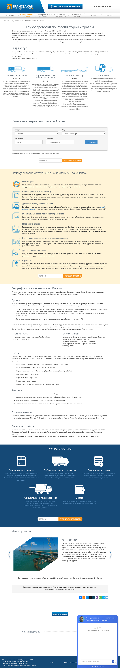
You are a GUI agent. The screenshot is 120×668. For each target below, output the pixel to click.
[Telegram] (106, 597)
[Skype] (103, 597)
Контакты (110, 15)
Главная (6, 21)
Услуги (93, 15)
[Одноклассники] (83, 597)
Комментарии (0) (31, 631)
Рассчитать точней (72, 160)
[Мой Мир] (87, 597)
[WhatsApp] (100, 597)
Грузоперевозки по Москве (43, 15)
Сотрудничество (70, 662)
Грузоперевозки (17, 21)
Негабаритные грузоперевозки (60, 15)
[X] (90, 597)
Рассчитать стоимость (70, 519)
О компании (10, 15)
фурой (102, 207)
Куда (63, 130)
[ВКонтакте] (80, 597)
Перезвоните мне (73, 276)
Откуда (17, 130)
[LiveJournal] (93, 597)
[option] (60, 554)
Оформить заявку (60, 614)
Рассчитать (91, 142)
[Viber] (97, 597)
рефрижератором (28, 209)
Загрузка (49, 138)
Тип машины (19, 138)
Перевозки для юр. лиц (76, 15)
